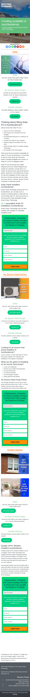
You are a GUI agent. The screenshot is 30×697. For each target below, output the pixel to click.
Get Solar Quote (15, 312)
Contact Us (15, 327)
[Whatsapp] (12, 46)
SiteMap (15, 694)
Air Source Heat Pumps (15, 90)
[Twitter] (9, 46)
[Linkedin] (15, 46)
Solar (15, 75)
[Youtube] (20, 46)
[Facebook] (7, 46)
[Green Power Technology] (6, 5)
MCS (3, 203)
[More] (23, 46)
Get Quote (15, 342)
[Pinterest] (18, 46)
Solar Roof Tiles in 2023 (22, 683)
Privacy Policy (24, 692)
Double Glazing (15, 107)
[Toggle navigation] (27, 3)
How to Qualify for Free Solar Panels (19, 685)
